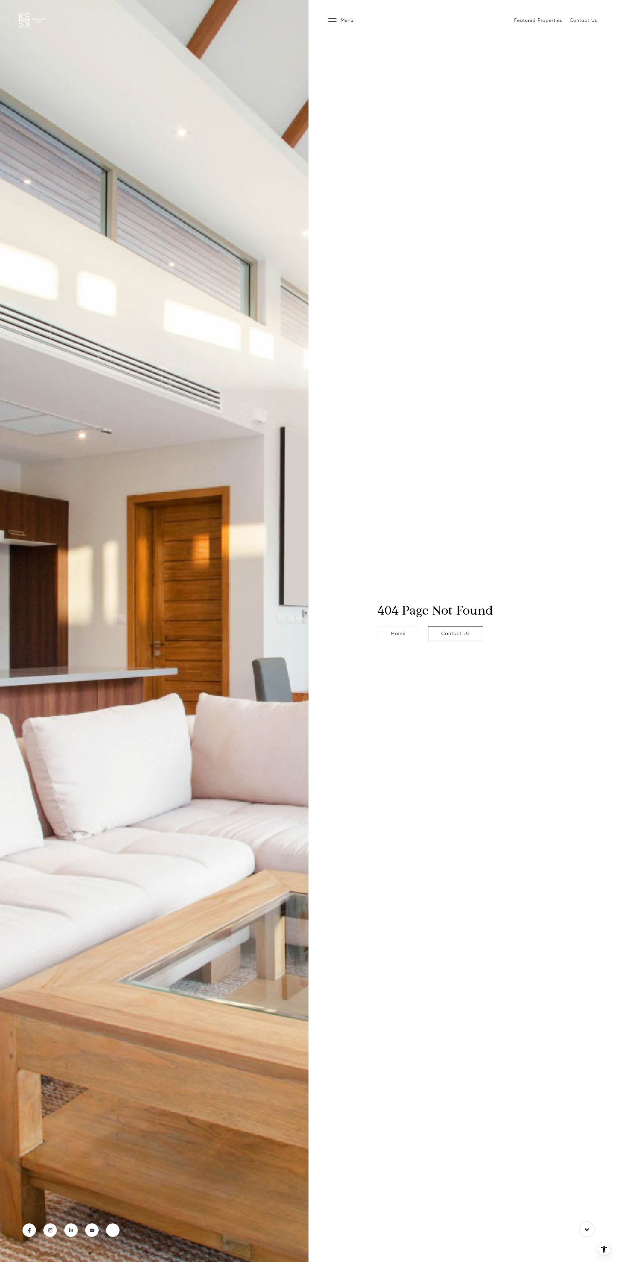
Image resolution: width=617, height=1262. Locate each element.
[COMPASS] (113, 1230)
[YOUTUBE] (92, 1230)
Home (398, 633)
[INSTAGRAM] (50, 1230)
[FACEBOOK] (29, 1230)
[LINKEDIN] (71, 1230)
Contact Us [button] (455, 633)
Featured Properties (538, 20)
